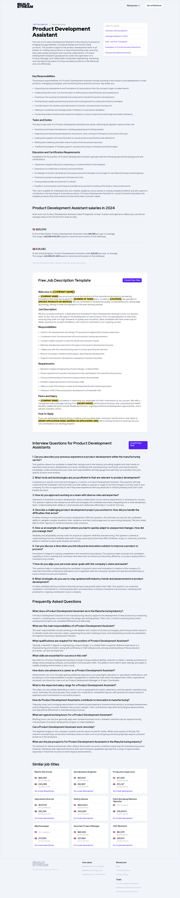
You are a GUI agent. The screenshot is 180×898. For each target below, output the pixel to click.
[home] (25, 5)
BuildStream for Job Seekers (94, 874)
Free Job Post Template (116, 41)
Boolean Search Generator (127, 891)
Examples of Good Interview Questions (123, 47)
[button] (133, 5)
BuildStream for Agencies (92, 870)
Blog (118, 866)
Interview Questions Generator (128, 887)
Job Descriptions (40, 24)
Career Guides (122, 874)
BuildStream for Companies (93, 866)
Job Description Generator (127, 883)
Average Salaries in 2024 (116, 36)
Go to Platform (154, 5)
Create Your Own (132, 280)
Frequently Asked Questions (118, 52)
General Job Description (116, 30)
